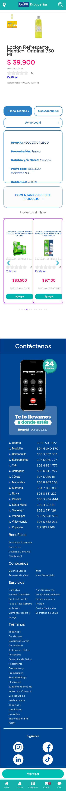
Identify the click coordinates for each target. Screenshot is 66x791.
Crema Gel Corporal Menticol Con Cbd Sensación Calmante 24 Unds (20, 234)
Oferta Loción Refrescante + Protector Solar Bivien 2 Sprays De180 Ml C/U (48, 234)
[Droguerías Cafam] (33, 5)
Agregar (33, 774)
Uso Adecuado (48, 111)
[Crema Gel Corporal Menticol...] (19, 256)
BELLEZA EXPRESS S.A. (20, 259)
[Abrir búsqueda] (60, 5)
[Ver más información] (4, 5)
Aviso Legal (33, 122)
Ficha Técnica (17, 111)
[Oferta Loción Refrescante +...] (49, 256)
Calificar (12, 77)
